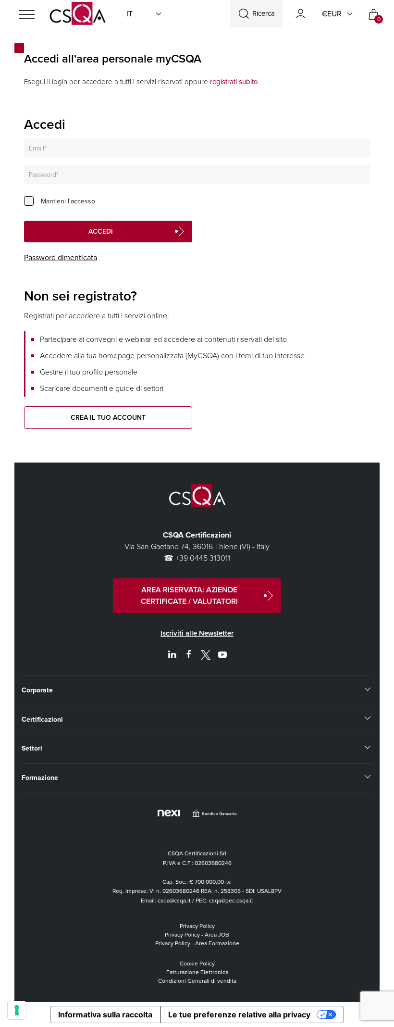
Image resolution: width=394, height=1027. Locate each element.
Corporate (37, 690)
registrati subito (234, 81)
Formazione (40, 778)
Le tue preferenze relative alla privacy (239, 1014)
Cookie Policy (197, 963)
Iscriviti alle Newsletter (197, 633)
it (129, 13)
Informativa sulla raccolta (105, 1014)
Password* (44, 175)
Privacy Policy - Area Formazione (197, 943)
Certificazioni (42, 719)
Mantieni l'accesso (68, 201)
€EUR (332, 13)
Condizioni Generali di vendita (197, 981)
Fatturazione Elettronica (197, 972)
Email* (38, 148)
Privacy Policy (197, 926)
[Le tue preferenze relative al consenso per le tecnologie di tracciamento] (17, 1010)
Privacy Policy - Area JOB (197, 934)
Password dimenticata (60, 257)
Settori (32, 748)
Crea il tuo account (108, 418)
